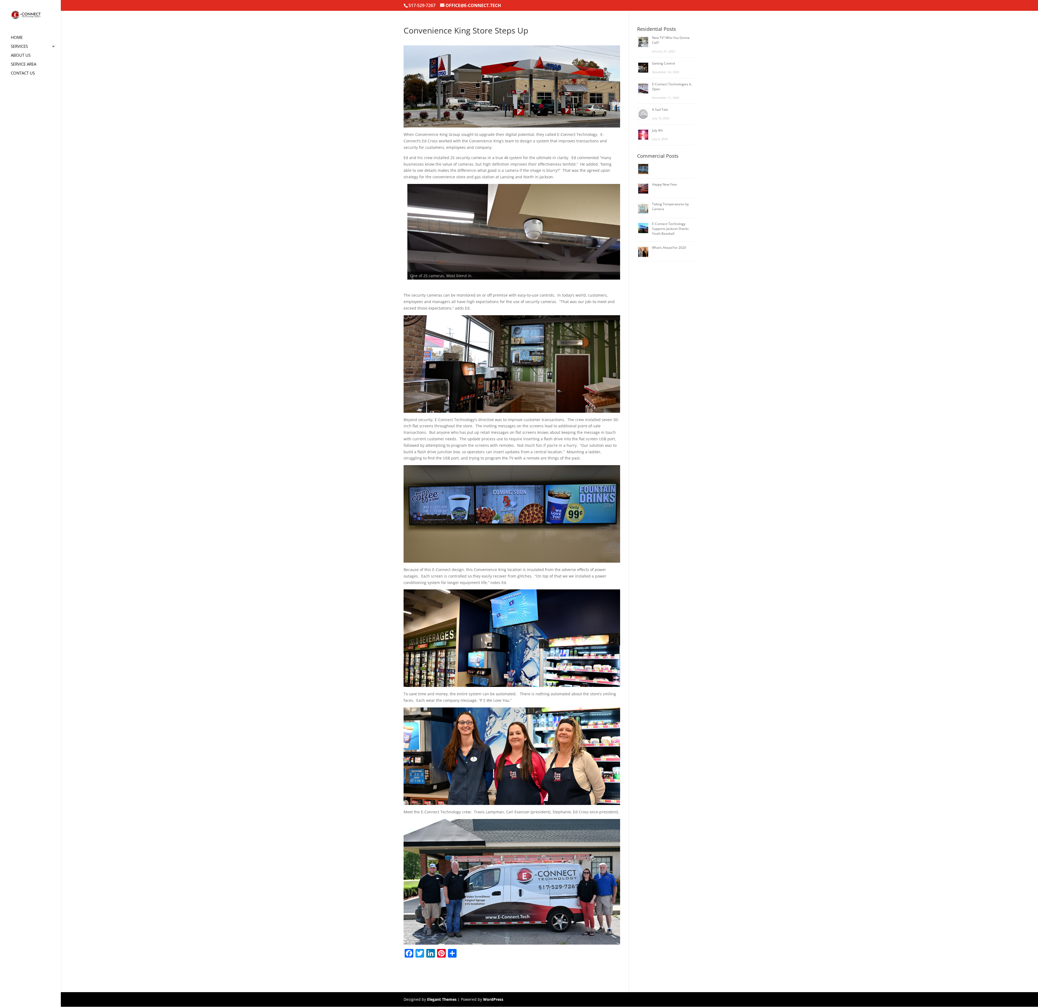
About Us (21, 55)
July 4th (657, 130)
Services (19, 46)
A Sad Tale (660, 109)
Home (17, 37)
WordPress (493, 999)
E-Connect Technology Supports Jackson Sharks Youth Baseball (670, 228)
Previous (394, 237)
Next (630, 237)
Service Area (23, 64)
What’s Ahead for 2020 (669, 247)
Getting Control (663, 63)
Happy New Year (664, 184)
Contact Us (23, 73)
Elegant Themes (442, 999)
